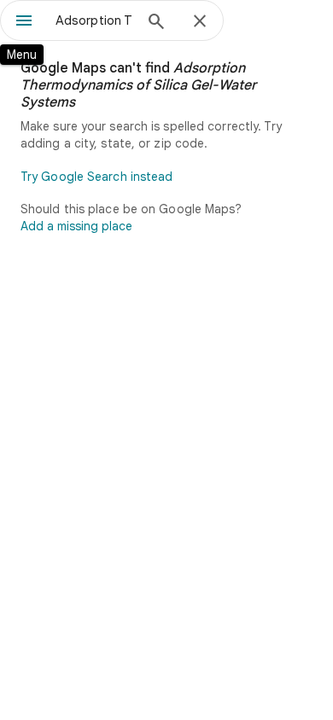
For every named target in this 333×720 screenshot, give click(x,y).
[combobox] (94, 20)
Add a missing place (76, 226)
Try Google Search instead (96, 176)
